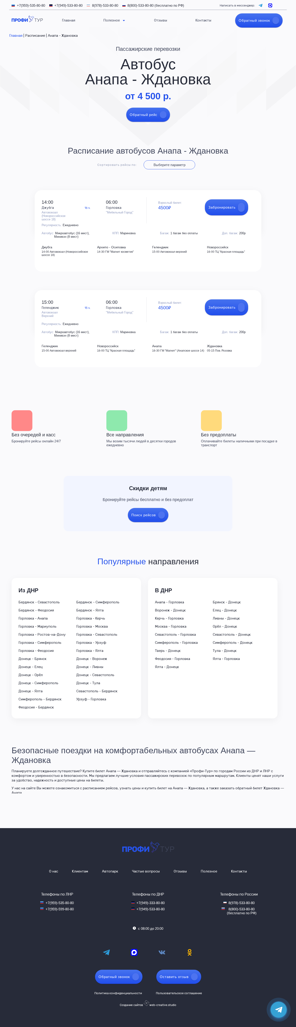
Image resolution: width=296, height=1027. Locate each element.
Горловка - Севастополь (96, 634)
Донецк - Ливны (89, 667)
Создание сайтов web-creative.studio (148, 1005)
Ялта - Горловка (226, 659)
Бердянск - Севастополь (39, 602)
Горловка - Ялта (89, 651)
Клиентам (80, 871)
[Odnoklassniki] (189, 952)
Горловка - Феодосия (36, 651)
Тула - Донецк (225, 651)
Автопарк (110, 871)
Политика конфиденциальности (118, 993)
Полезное (111, 20)
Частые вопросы (146, 871)
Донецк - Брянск (32, 659)
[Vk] (161, 952)
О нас (53, 871)
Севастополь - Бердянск (96, 691)
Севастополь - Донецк (232, 634)
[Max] (134, 952)
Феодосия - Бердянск (36, 707)
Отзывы (160, 20)
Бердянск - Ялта (90, 610)
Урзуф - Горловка (91, 699)
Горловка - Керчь (90, 618)
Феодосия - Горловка (172, 659)
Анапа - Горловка (169, 602)
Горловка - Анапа (33, 618)
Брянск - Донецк (227, 602)
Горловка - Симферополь (39, 643)
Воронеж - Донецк (170, 610)
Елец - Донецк (225, 610)
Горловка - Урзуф (91, 643)
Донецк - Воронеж (91, 659)
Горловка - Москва (92, 626)
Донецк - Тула (88, 683)
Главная (68, 20)
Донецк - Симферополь (38, 683)
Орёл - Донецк (225, 626)
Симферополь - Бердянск (40, 699)
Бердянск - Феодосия (36, 610)
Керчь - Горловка (169, 618)
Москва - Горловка (170, 626)
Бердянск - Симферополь (97, 602)
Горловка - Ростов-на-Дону (42, 634)
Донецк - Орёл (30, 675)
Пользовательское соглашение (179, 993)
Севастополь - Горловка (175, 634)
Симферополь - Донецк (233, 643)
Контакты (203, 20)
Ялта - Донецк (167, 667)
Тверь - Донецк (168, 651)
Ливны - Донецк (226, 618)
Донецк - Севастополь (95, 675)
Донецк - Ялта (30, 691)
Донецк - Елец (30, 667)
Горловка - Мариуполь (37, 626)
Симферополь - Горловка (176, 643)
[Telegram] (106, 952)
